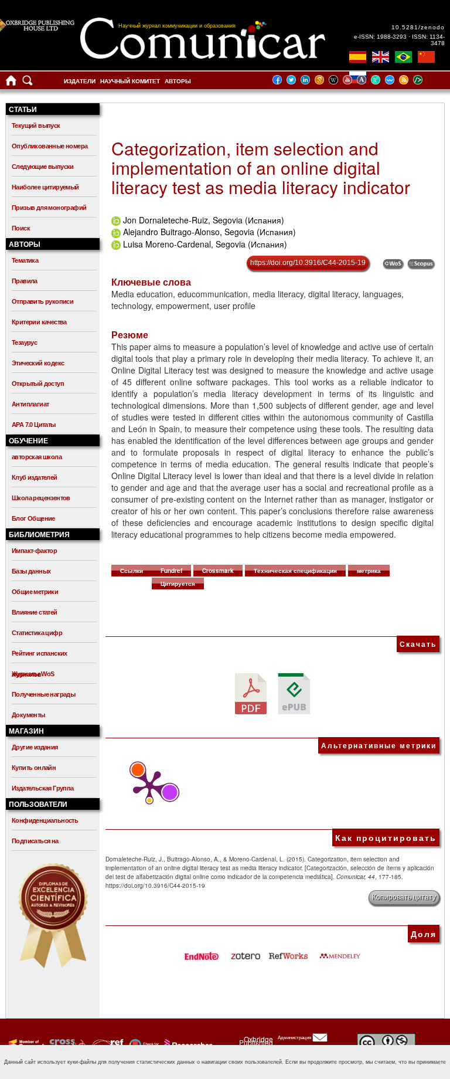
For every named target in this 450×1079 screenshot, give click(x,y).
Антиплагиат (30, 404)
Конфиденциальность (45, 820)
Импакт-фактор (34, 550)
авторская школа (37, 456)
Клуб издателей (34, 477)
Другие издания (35, 747)
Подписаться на (35, 840)
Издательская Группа (43, 788)
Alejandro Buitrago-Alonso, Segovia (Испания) (209, 231)
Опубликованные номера (49, 146)
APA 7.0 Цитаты (34, 424)
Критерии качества (39, 321)
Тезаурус (24, 342)
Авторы (178, 81)
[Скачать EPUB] (294, 692)
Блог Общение (33, 518)
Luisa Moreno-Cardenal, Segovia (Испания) (205, 244)
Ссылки (131, 570)
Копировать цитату (404, 897)
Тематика (25, 260)
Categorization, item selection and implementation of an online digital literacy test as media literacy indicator (260, 167)
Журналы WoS (33, 673)
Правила (25, 280)
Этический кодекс (38, 363)
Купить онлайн (34, 767)
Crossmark (218, 570)
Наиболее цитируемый (45, 187)
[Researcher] (187, 1044)
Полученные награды (43, 694)
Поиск (21, 228)
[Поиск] (27, 83)
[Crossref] (25, 1044)
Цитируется (178, 583)
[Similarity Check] (66, 1044)
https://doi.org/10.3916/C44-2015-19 (308, 263)
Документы (28, 714)
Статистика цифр (37, 632)
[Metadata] (427, 79)
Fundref (171, 570)
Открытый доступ (38, 383)
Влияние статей (34, 612)
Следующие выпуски (43, 166)
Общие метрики (35, 591)
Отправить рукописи (42, 301)
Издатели (80, 81)
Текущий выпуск (36, 125)
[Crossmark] (142, 1044)
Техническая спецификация (295, 570)
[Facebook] (280, 79)
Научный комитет (130, 81)
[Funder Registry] (106, 1044)
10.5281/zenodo (418, 27)
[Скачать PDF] (250, 692)
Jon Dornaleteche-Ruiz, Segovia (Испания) (203, 220)
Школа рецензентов (41, 497)
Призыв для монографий (49, 207)
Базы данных (31, 571)
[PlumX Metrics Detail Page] (146, 787)
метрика (369, 570)
